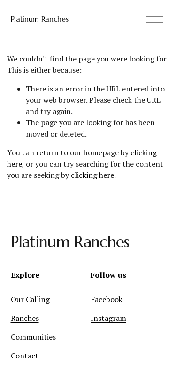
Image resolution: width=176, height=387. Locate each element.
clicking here (92, 175)
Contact (24, 355)
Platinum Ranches (40, 18)
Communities (33, 337)
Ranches (25, 318)
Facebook (106, 299)
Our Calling (30, 299)
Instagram (108, 318)
